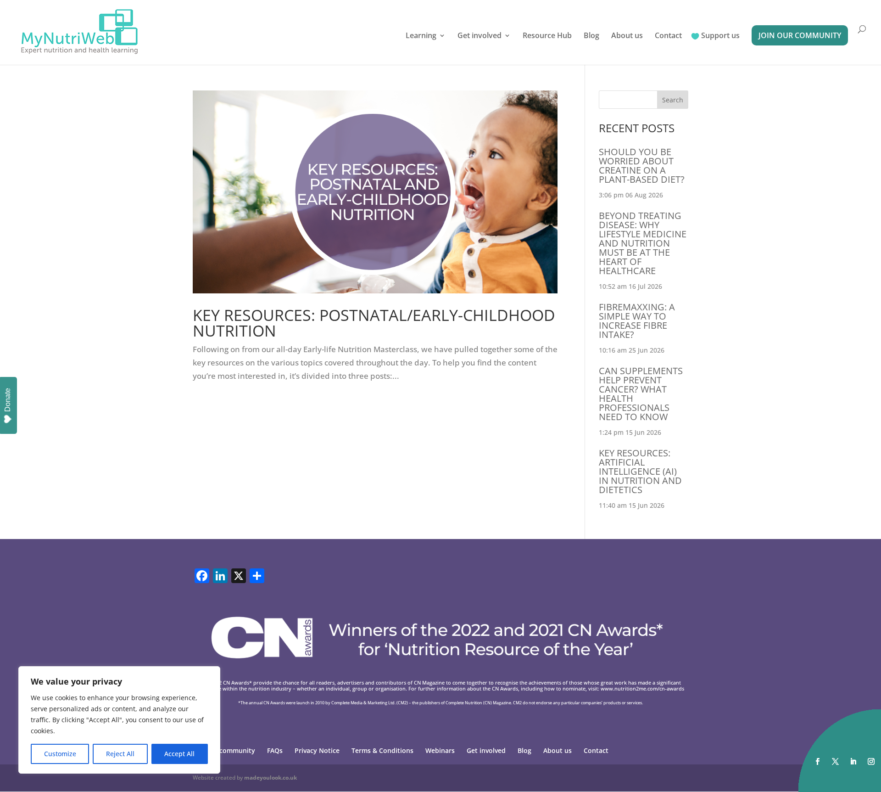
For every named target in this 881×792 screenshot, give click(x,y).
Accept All (179, 753)
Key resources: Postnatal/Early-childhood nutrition (374, 322)
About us (627, 36)
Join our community (799, 35)
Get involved (479, 36)
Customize (60, 753)
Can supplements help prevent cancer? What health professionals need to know (641, 394)
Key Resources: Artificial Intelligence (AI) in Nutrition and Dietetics (640, 471)
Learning (421, 36)
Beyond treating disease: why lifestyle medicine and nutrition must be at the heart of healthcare (642, 243)
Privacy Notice (317, 750)
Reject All (120, 753)
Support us (720, 36)
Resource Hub (547, 36)
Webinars (440, 750)
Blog (591, 36)
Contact (668, 36)
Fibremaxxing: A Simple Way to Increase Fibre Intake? (637, 321)
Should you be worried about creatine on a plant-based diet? (642, 165)
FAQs (275, 750)
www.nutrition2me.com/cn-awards (642, 688)
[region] (119, 720)
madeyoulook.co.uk (270, 777)
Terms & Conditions (382, 750)
